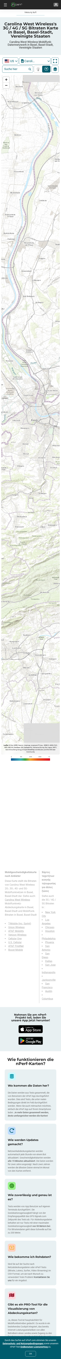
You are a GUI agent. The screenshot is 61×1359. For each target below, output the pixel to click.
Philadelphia (49, 938)
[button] (6, 80)
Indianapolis (48, 972)
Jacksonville (49, 979)
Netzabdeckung (39, 69)
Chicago (49, 927)
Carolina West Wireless (17, 899)
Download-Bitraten (46, 69)
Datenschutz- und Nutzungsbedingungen (23, 1343)
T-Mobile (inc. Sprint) (19, 923)
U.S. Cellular (15, 942)
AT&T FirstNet (16, 946)
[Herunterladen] (30, 1029)
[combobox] (10, 60)
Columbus (47, 998)
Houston (50, 931)
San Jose (50, 964)
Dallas (48, 961)
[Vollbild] (55, 61)
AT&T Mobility (16, 931)
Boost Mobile (15, 949)
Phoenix (49, 942)
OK (30, 1353)
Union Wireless (16, 927)
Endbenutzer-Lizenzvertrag (34, 1347)
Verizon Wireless (17, 934)
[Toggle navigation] (5, 5)
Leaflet (6, 745)
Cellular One (15, 938)
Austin (48, 991)
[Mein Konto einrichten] (55, 5)
